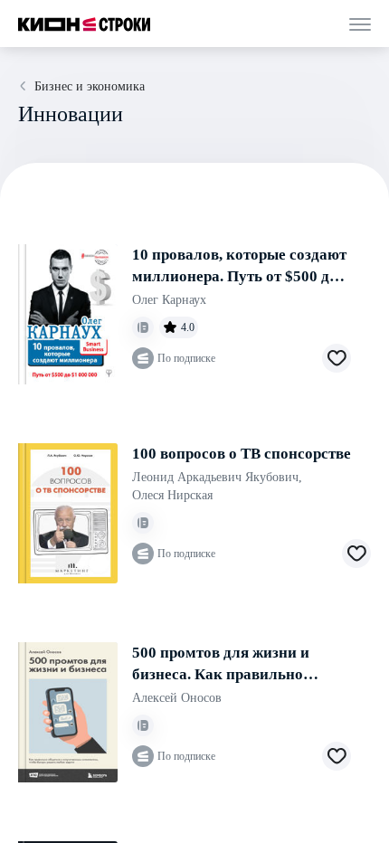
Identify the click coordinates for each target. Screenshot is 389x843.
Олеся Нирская (172, 495)
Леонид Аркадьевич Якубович (217, 477)
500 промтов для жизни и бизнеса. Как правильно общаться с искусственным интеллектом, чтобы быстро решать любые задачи (231, 665)
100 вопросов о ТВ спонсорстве (241, 453)
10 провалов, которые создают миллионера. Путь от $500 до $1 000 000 (239, 267)
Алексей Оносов (177, 698)
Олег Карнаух (169, 300)
